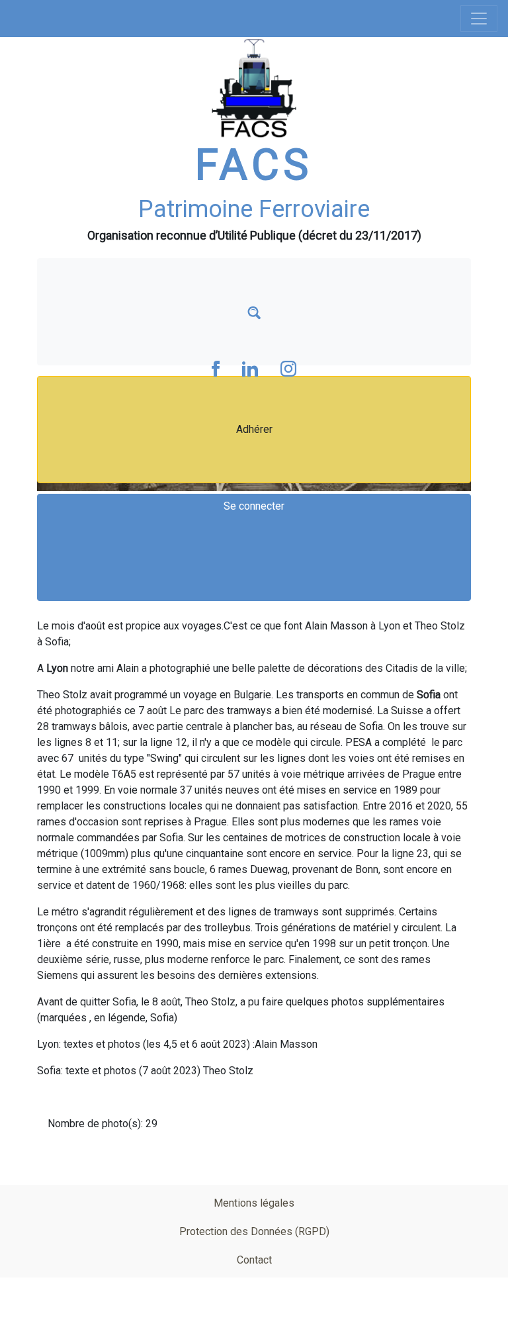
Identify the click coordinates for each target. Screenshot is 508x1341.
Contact (254, 1260)
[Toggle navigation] (478, 18)
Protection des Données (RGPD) (254, 1231)
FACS (254, 165)
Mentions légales (254, 1203)
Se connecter (254, 506)
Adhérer (254, 429)
